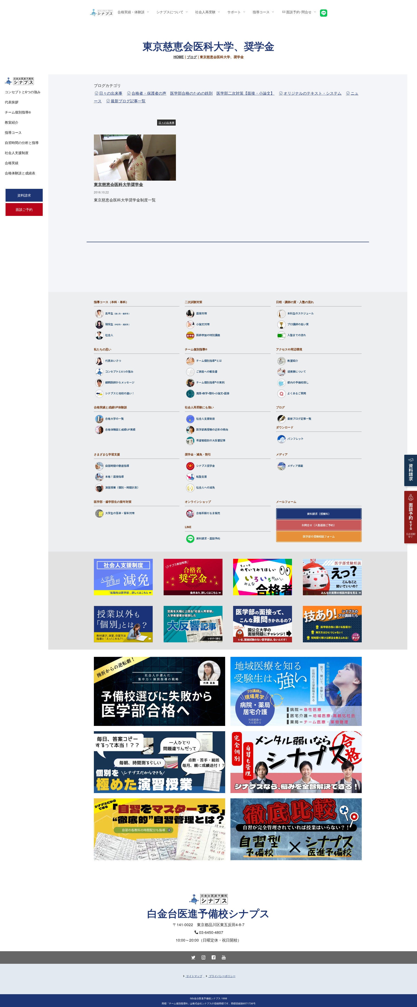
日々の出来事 (110, 93)
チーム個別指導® (196, 349)
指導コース (13, 132)
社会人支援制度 (205, 419)
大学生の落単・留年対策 (119, 513)
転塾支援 (201, 477)
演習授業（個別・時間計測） (122, 487)
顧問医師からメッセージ (119, 382)
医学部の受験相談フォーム (319, 536)
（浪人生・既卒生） (122, 313)
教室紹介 (292, 360)
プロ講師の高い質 (298, 324)
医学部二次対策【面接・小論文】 (245, 93)
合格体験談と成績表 (20, 172)
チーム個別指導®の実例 (210, 382)
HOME (179, 56)
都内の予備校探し (298, 382)
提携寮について (296, 371)
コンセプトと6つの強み (119, 371)
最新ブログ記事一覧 (128, 101)
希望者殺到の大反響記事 (210, 440)
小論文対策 (202, 324)
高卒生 (109, 313)
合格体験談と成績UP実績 (120, 430)
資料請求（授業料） (319, 514)
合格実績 (11, 162)
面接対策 (201, 313)
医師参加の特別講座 (208, 335)
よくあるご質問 (296, 393)
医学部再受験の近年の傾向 (212, 430)
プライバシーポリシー (222, 976)
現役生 (109, 324)
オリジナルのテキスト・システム (312, 93)
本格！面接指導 (114, 477)
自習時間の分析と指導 (22, 142)
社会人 (109, 335)
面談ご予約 (24, 209)
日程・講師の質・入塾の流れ (295, 302)
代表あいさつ (113, 360)
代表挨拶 (11, 101)
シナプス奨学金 (205, 466)
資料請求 (24, 195)
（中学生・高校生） (122, 324)
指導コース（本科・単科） (111, 302)
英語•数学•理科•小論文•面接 (212, 393)
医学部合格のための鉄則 (191, 93)
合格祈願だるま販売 (208, 513)
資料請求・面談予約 (208, 538)
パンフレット (295, 439)
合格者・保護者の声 (149, 93)
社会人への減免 (205, 487)
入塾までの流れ (296, 335)
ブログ (192, 56)
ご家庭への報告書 (206, 371)
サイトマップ (194, 976)
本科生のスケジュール (300, 313)
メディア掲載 (295, 466)
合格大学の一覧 (114, 419)
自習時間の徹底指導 (117, 466)
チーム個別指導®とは (209, 360)
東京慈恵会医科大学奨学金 (118, 184)
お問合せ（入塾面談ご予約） (319, 525)
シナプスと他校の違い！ (119, 393)
